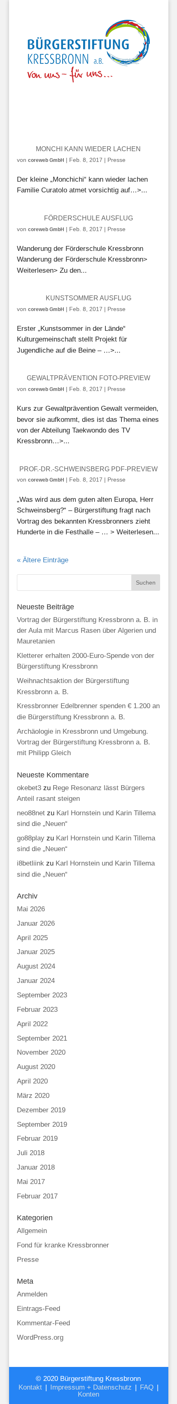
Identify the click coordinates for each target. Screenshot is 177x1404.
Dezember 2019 (41, 1110)
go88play (30, 838)
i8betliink (30, 863)
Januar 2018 (36, 1167)
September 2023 (42, 995)
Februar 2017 (37, 1196)
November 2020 (41, 1052)
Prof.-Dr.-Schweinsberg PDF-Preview (88, 469)
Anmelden (32, 1294)
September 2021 (42, 1038)
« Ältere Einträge (42, 560)
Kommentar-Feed (43, 1323)
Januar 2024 (36, 981)
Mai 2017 (31, 1182)
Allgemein (32, 1231)
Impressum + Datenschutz (91, 1387)
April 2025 (32, 938)
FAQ (147, 1387)
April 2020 (32, 1081)
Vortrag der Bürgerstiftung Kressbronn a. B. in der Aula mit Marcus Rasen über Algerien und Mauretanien (87, 631)
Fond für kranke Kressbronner (63, 1245)
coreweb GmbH (46, 160)
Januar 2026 (36, 923)
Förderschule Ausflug (88, 218)
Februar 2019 (37, 1138)
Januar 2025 (36, 952)
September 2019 (42, 1124)
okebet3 (29, 788)
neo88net (31, 813)
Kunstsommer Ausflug (88, 298)
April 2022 (32, 1024)
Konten (88, 1394)
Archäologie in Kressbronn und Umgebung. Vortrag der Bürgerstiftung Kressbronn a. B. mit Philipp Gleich (83, 742)
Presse (116, 160)
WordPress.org (40, 1337)
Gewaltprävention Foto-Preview (88, 377)
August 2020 (36, 1067)
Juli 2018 (30, 1153)
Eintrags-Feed (38, 1309)
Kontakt (30, 1387)
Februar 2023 (37, 1009)
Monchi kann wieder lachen (88, 148)
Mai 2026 (31, 909)
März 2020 (33, 1096)
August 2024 (36, 966)
